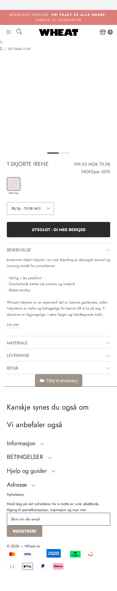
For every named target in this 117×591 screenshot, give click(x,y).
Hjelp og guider (28, 471)
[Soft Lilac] (13, 184)
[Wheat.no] (58, 32)
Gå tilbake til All (19, 48)
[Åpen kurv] (102, 32)
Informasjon (22, 443)
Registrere (24, 531)
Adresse (18, 484)
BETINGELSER (26, 457)
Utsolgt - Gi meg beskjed (58, 229)
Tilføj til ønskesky (62, 380)
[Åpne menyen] (8, 32)
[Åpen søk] (19, 32)
